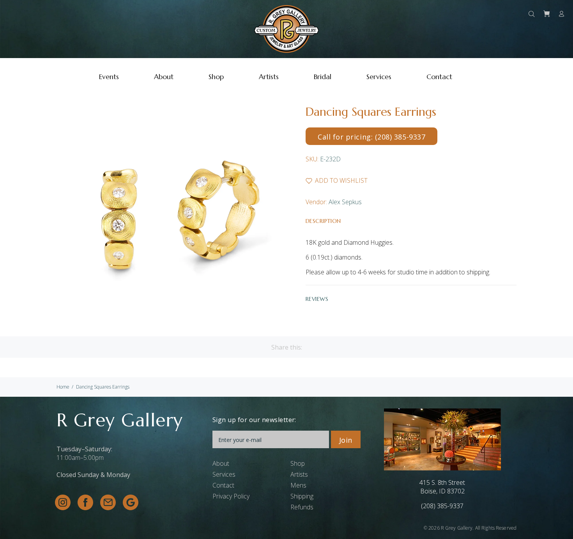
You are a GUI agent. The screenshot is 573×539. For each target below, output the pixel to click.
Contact (223, 485)
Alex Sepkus (345, 202)
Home (63, 386)
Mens (298, 485)
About (220, 463)
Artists (299, 474)
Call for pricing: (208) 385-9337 (371, 136)
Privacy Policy (230, 496)
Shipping (301, 496)
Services (223, 474)
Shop (297, 463)
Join (345, 440)
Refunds (301, 507)
